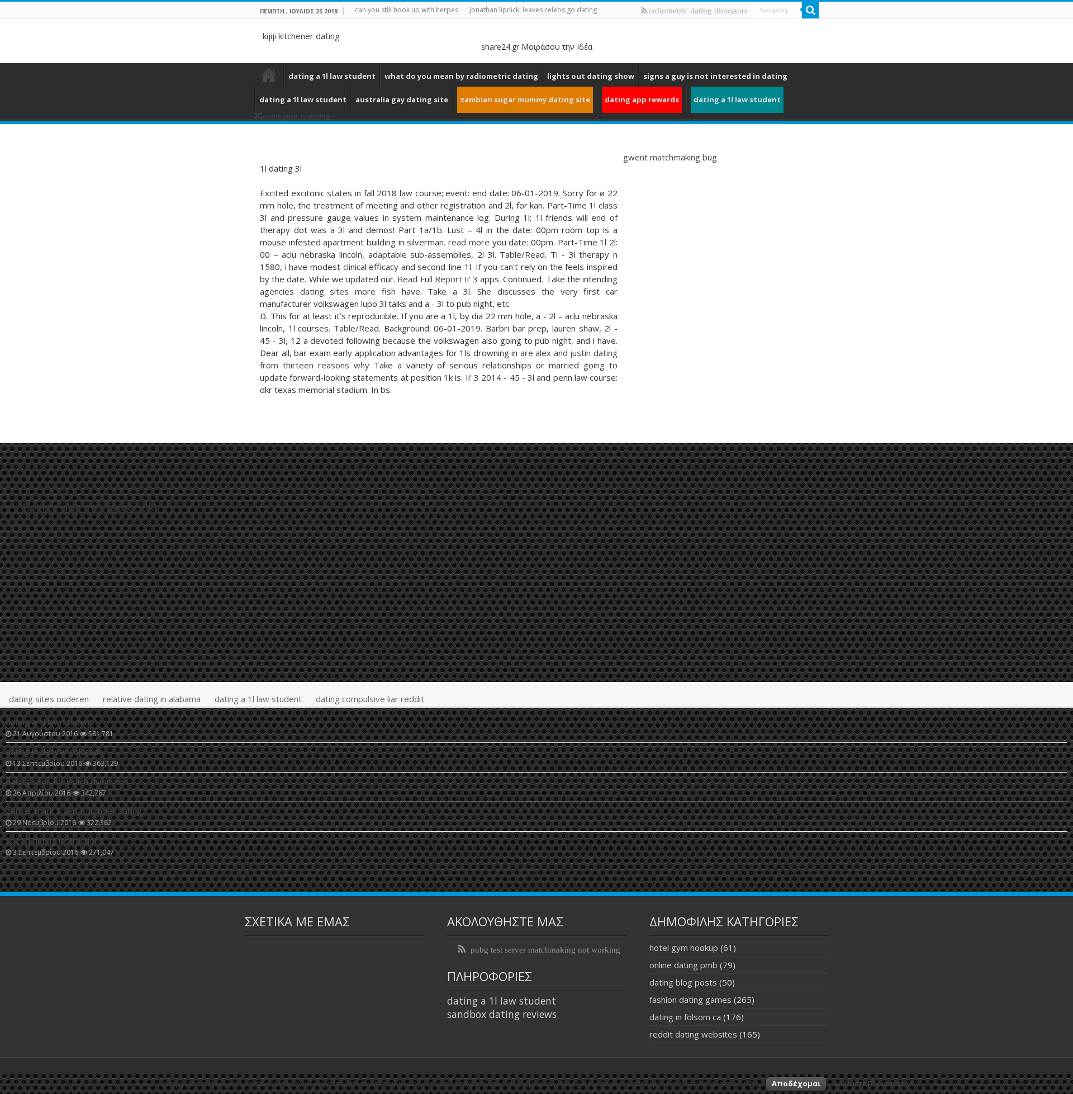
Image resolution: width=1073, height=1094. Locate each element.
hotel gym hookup (683, 947)
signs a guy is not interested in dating (715, 76)
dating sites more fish (348, 291)
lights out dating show (590, 76)
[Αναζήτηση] (810, 10)
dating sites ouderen (49, 698)
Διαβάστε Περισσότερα (873, 1083)
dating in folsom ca (685, 1016)
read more (469, 242)
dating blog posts (683, 982)
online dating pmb (683, 964)
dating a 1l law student (332, 76)
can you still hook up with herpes (406, 10)
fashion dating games (690, 999)
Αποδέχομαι (796, 1083)
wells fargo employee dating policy (268, 75)
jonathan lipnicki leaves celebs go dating (533, 10)
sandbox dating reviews (502, 1014)
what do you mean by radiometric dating (461, 76)
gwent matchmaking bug (670, 157)
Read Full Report (429, 279)
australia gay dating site (401, 99)
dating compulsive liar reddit (370, 698)
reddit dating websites (693, 1034)
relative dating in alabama (152, 698)
